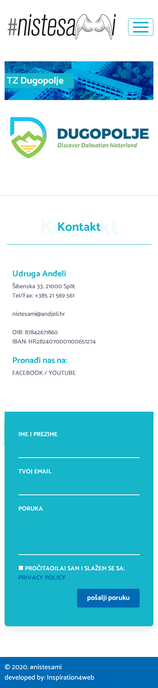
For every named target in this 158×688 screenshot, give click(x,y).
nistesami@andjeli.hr (38, 314)
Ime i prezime (38, 435)
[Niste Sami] (62, 26)
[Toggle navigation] (140, 27)
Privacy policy (42, 578)
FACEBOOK (27, 373)
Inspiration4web (70, 677)
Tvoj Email (35, 472)
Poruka (30, 509)
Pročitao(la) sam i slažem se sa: (71, 573)
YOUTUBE (62, 373)
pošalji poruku (108, 598)
